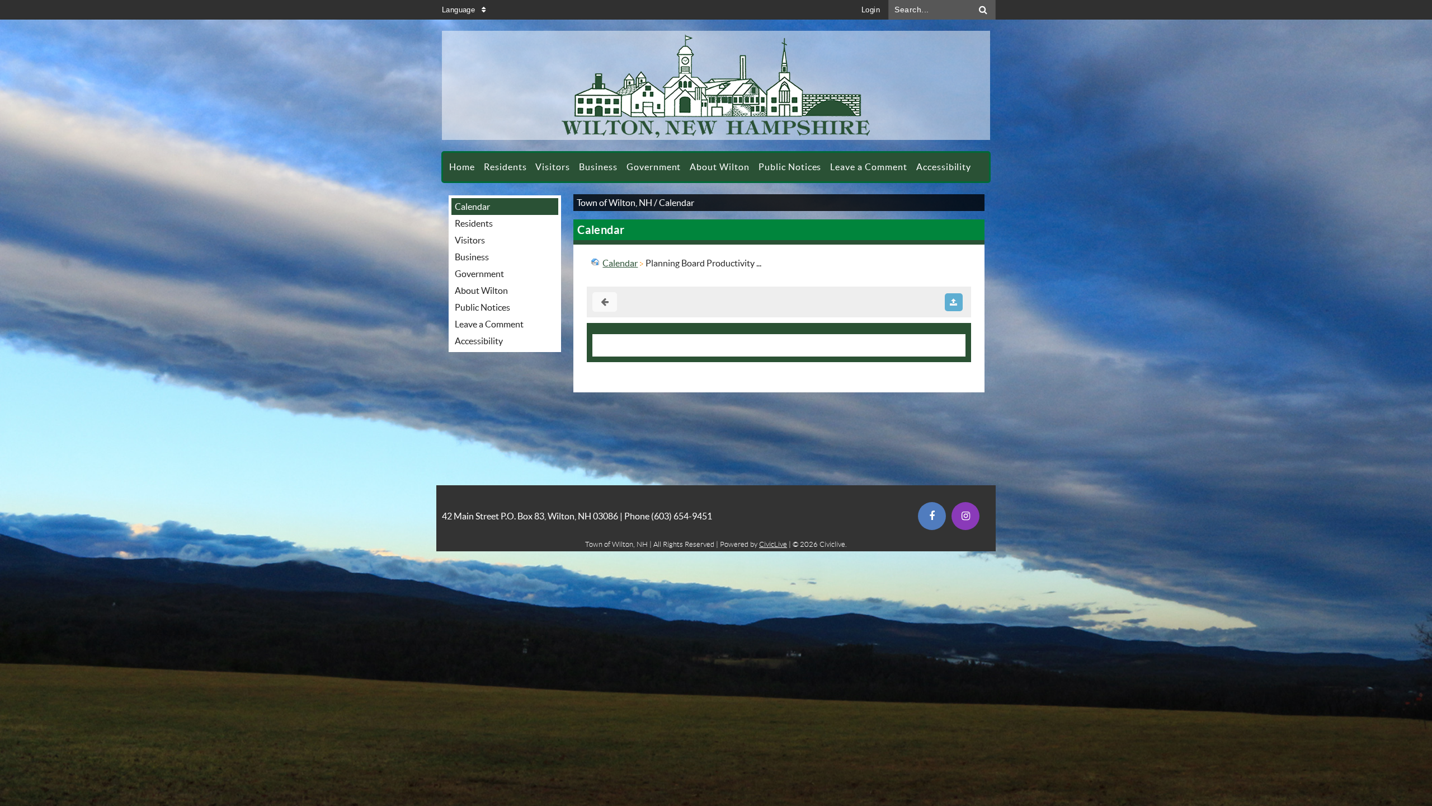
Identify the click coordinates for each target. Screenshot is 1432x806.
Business (472, 257)
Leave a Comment (489, 324)
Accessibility (479, 341)
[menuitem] (462, 167)
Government (479, 274)
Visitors (470, 240)
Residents (474, 223)
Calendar (472, 207)
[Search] (983, 10)
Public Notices (482, 307)
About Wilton (481, 290)
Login (870, 10)
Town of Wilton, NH (614, 203)
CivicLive (773, 544)
